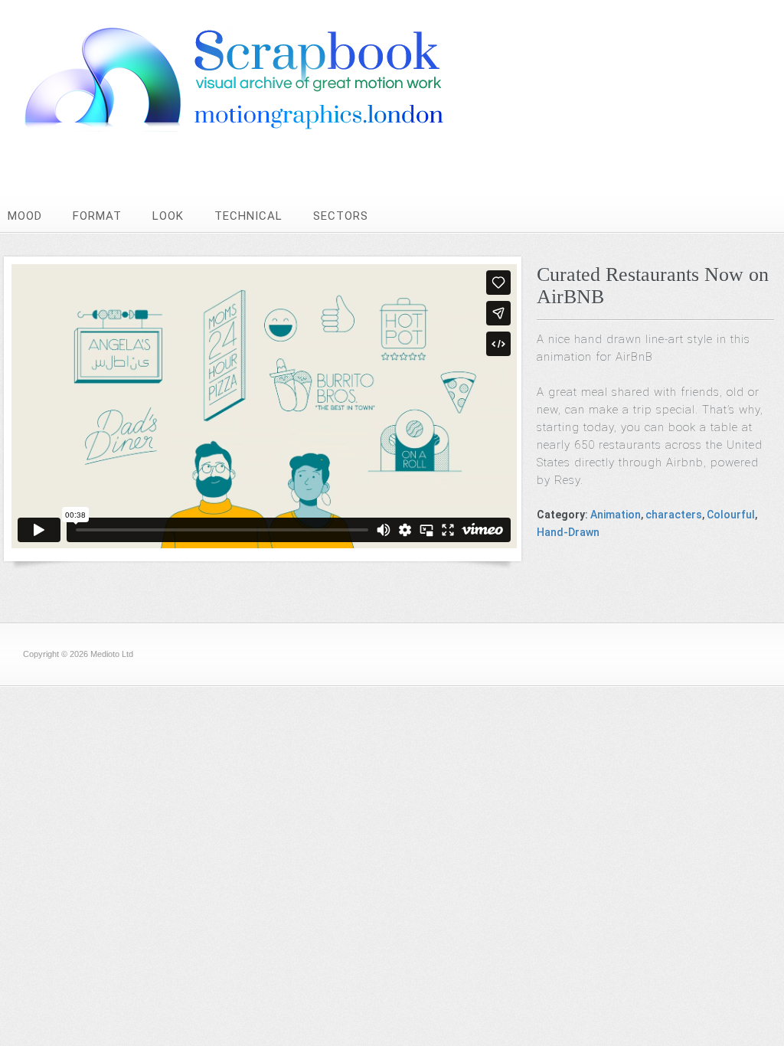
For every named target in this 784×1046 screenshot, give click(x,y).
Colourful (731, 514)
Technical (248, 216)
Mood (25, 216)
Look (168, 216)
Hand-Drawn (568, 532)
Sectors (340, 216)
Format (97, 216)
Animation (615, 514)
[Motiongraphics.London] (264, 127)
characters (673, 514)
